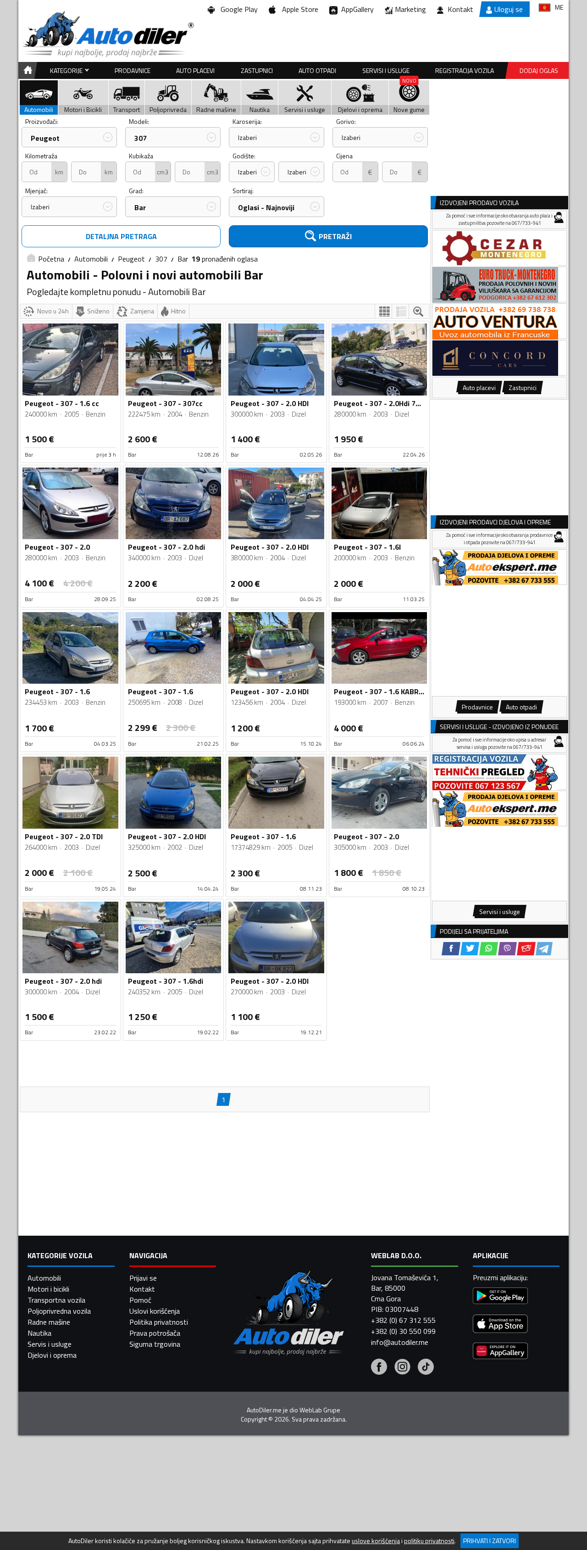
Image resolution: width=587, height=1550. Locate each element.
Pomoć (140, 1299)
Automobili (91, 258)
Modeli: (139, 121)
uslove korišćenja (376, 1540)
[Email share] (526, 948)
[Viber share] (507, 948)
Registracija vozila (464, 70)
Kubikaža (141, 156)
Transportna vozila (56, 1299)
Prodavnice (132, 70)
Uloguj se (508, 9)
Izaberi (247, 137)
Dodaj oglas (539, 70)
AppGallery (356, 9)
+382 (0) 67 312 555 (403, 1320)
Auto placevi (195, 70)
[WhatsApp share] (488, 948)
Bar (140, 207)
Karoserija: (247, 121)
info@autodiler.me (399, 1342)
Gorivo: (346, 121)
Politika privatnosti (158, 1321)
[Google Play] (500, 1297)
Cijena (344, 156)
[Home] (26, 70)
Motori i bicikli (48, 1288)
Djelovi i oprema (52, 1354)
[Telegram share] (544, 948)
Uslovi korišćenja (154, 1310)
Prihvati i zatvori (489, 1540)
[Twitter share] (469, 948)
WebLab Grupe (319, 1410)
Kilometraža (41, 156)
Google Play (237, 9)
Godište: (244, 156)
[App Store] (500, 1325)
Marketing (410, 9)
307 (140, 138)
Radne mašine (49, 1321)
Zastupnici (257, 70)
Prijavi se (143, 1277)
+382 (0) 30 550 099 (403, 1331)
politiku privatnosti (429, 1540)
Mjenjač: (36, 190)
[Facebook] (379, 1368)
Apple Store (298, 9)
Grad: (136, 190)
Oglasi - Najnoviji (266, 207)
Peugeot (45, 138)
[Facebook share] (451, 948)
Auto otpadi (317, 70)
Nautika (39, 1332)
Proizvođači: (41, 121)
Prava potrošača (154, 1332)
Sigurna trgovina (154, 1343)
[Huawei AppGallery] (500, 1352)
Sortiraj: (243, 190)
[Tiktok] (426, 1368)
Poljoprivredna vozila (59, 1310)
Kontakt (460, 9)
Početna (51, 258)
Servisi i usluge (386, 70)
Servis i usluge (50, 1343)
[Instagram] (402, 1368)
